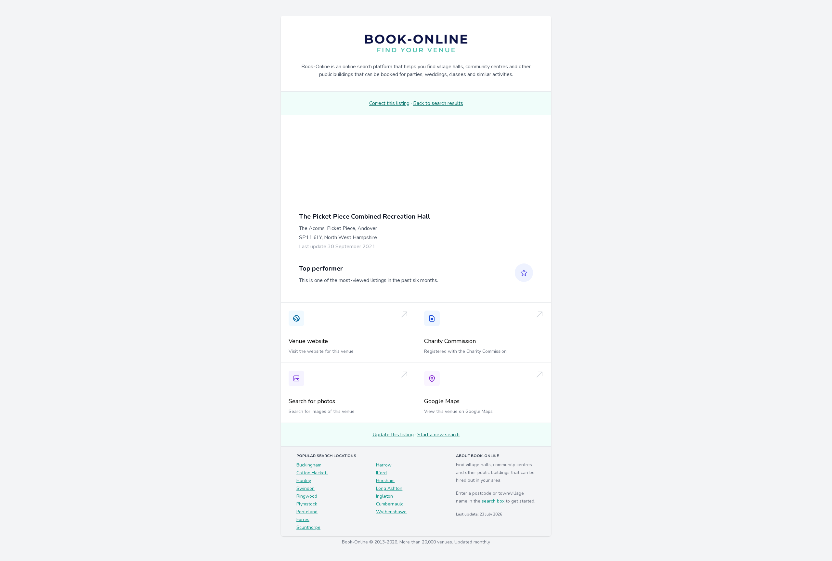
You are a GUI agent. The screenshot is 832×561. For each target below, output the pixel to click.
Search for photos (312, 401)
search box (493, 501)
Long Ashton (389, 488)
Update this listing (393, 434)
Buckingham (308, 465)
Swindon (305, 488)
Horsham (385, 481)
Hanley (303, 481)
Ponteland (307, 512)
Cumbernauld (390, 504)
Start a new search (438, 434)
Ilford (381, 473)
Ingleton (384, 496)
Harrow (384, 465)
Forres (302, 519)
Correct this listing (389, 103)
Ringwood (306, 496)
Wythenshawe (391, 512)
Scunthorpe (308, 527)
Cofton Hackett (312, 473)
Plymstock (306, 504)
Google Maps (442, 401)
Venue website (308, 341)
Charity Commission (450, 341)
